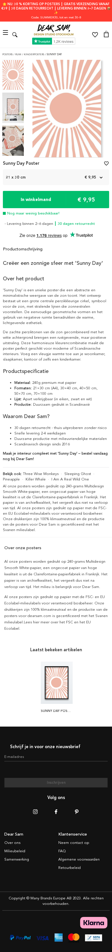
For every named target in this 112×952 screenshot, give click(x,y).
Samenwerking (16, 859)
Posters (7, 54)
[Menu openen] (6, 34)
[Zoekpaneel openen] (15, 34)
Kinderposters (34, 54)
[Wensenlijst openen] (95, 35)
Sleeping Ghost (77, 474)
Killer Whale (36, 479)
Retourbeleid (69, 867)
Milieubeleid (14, 851)
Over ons (12, 842)
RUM (18, 54)
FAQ (62, 851)
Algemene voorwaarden (79, 859)
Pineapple (11, 479)
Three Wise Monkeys (41, 474)
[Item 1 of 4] (67, 110)
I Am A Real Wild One (70, 479)
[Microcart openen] (106, 35)
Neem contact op (73, 842)
